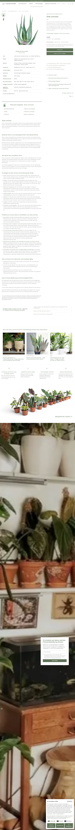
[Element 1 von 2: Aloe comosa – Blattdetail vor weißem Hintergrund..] (3, 14)
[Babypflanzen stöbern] (34, 402)
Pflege (5, 111)
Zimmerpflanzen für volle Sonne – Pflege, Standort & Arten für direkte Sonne (57, 359)
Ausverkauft (60, 49)
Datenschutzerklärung (56, 657)
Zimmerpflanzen (23, 3)
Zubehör (31, 3)
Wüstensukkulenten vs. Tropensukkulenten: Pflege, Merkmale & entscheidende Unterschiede (13, 359)
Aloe (19, 11)
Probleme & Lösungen (29, 111)
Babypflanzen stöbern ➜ (63, 416)
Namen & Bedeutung (29, 114)
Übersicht (70, 801)
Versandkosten (57, 38)
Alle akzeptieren (69, 825)
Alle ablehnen (60, 825)
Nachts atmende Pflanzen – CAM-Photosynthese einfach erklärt (36, 358)
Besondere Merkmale (9, 108)
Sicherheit (6, 114)
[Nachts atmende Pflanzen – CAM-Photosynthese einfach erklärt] (37, 343)
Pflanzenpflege (38, 3)
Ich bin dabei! (55, 660)
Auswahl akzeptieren (51, 825)
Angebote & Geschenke (50, 3)
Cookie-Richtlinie (59, 813)
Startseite (4, 11)
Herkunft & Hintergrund (29, 108)
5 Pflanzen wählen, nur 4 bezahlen (37, 1)
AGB (54, 813)
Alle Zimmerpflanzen (12, 11)
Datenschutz (49, 813)
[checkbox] (51, 821)
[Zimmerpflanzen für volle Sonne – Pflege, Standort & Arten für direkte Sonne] (61, 343)
